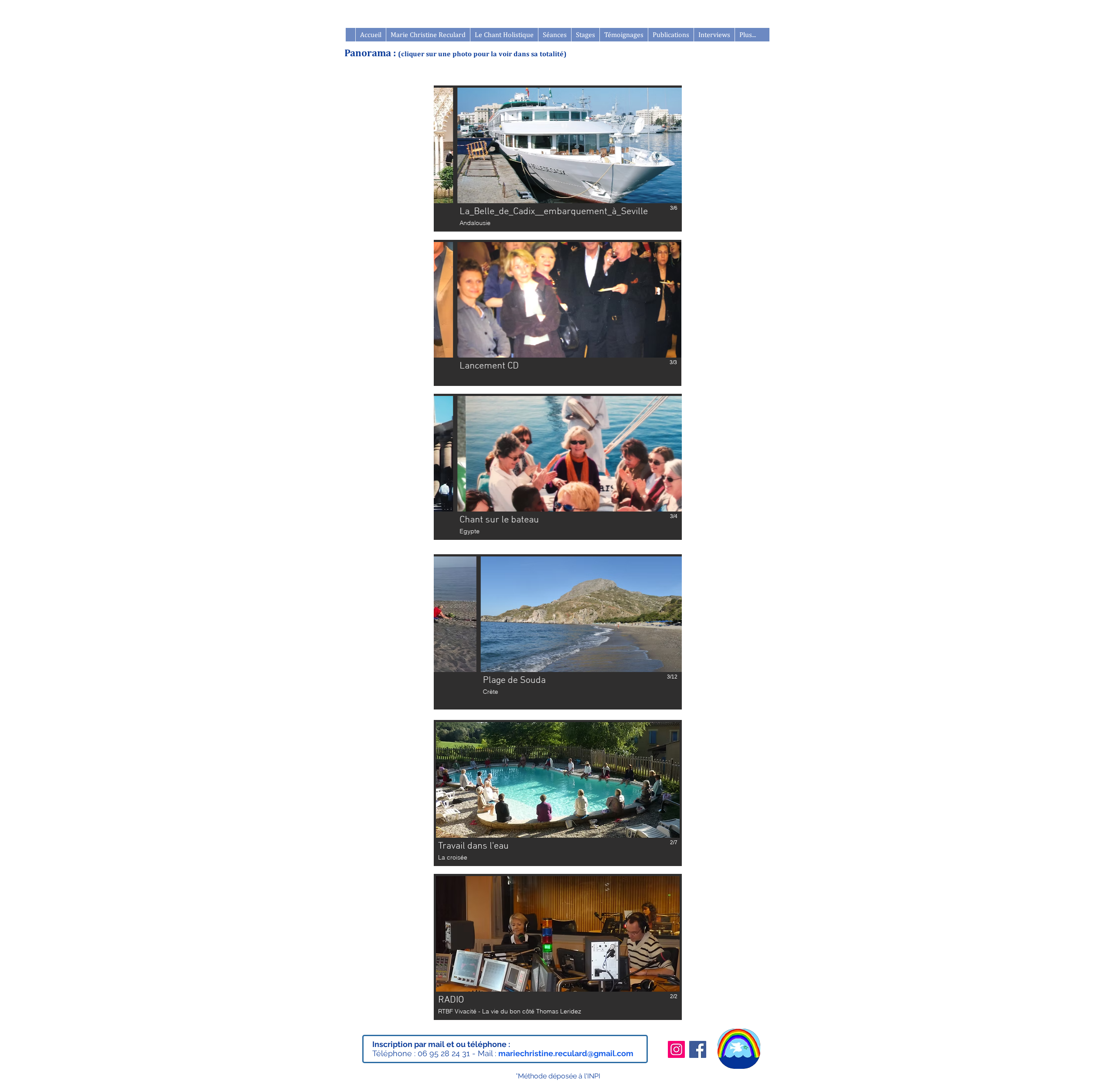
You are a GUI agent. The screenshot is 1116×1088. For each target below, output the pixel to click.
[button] (585, 34)
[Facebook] (697, 1049)
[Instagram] (676, 1049)
